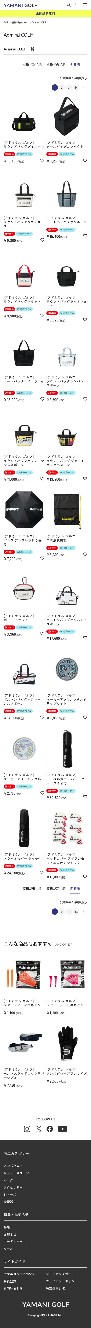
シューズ (10, 1194)
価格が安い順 (32, 64)
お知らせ (10, 1234)
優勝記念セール (20, 22)
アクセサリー (13, 1187)
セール (8, 1248)
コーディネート (15, 1241)
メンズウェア (13, 1165)
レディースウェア (16, 1173)
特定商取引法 (55, 1288)
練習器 (8, 1201)
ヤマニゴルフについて (19, 1274)
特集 (7, 1227)
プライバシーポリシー (62, 1281)
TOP (6, 22)
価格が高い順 (56, 64)
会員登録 (10, 1281)
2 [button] (62, 87)
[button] (68, 5)
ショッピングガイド (60, 1274)
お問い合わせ (13, 1288)
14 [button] (76, 87)
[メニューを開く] (85, 5)
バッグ (8, 1180)
